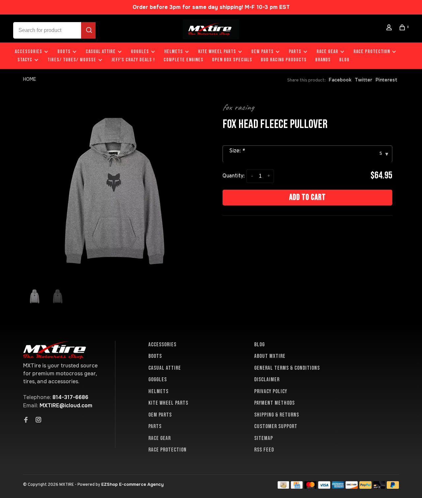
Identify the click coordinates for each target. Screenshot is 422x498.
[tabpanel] (114, 191)
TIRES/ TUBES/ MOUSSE (71, 60)
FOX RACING (238, 107)
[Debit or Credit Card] (379, 486)
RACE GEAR (327, 51)
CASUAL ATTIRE (101, 51)
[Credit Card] (297, 486)
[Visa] (324, 486)
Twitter (363, 80)
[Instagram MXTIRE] (39, 420)
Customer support (275, 426)
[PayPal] (365, 486)
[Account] (390, 28)
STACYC (24, 60)
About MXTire (270, 356)
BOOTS (64, 51)
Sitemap (263, 438)
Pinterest (386, 80)
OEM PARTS (262, 51)
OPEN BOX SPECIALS (232, 60)
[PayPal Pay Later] (393, 486)
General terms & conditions (287, 368)
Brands (323, 60)
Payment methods (274, 403)
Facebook (340, 80)
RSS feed (264, 450)
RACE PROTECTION (371, 51)
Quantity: (234, 176)
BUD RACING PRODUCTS (284, 60)
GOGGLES (140, 51)
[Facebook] (26, 420)
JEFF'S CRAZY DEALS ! (133, 60)
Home (29, 79)
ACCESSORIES (28, 51)
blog (344, 60)
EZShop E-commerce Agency (132, 484)
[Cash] (283, 486)
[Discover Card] (352, 486)
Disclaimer (267, 379)
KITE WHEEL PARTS (217, 51)
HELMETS (173, 51)
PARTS (295, 51)
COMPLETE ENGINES (183, 60)
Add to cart (307, 197)
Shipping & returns (276, 415)
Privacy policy (270, 391)
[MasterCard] (310, 486)
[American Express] (338, 486)
